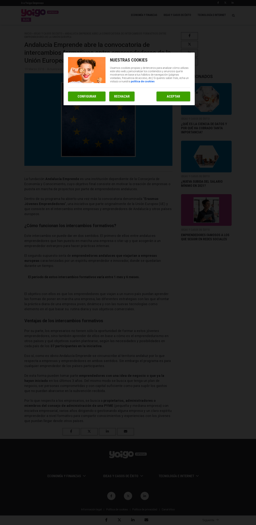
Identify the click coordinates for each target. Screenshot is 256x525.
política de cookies (143, 81)
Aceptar (173, 96)
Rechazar (122, 96)
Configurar (87, 96)
